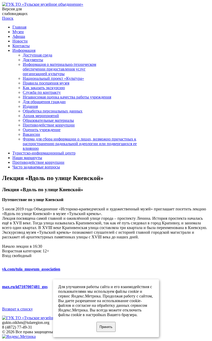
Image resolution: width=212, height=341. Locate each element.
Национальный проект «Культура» (53, 78)
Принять (106, 327)
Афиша (18, 36)
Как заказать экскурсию (44, 88)
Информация (23, 50)
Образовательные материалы (48, 120)
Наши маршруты (27, 157)
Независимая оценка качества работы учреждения (67, 97)
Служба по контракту (42, 92)
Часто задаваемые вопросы (36, 167)
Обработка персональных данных (52, 111)
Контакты (21, 46)
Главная (19, 27)
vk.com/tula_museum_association (31, 269)
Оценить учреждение (41, 129)
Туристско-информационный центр (43, 153)
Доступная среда (37, 55)
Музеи (18, 32)
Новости (20, 41)
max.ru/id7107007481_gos (25, 287)
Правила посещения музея (46, 83)
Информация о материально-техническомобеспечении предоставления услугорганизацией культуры (59, 69)
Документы (33, 60)
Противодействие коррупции (49, 125)
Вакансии (31, 134)
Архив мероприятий (41, 115)
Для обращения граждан (44, 102)
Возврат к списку (17, 309)
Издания (30, 106)
